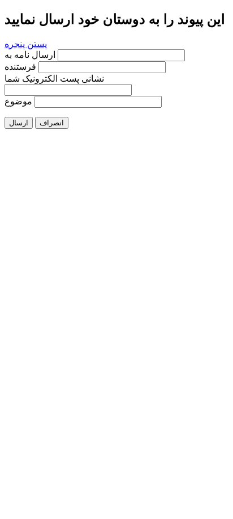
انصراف (52, 123)
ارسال (18, 123)
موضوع (18, 101)
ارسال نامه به (31, 55)
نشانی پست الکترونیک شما (54, 78)
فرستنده (20, 66)
